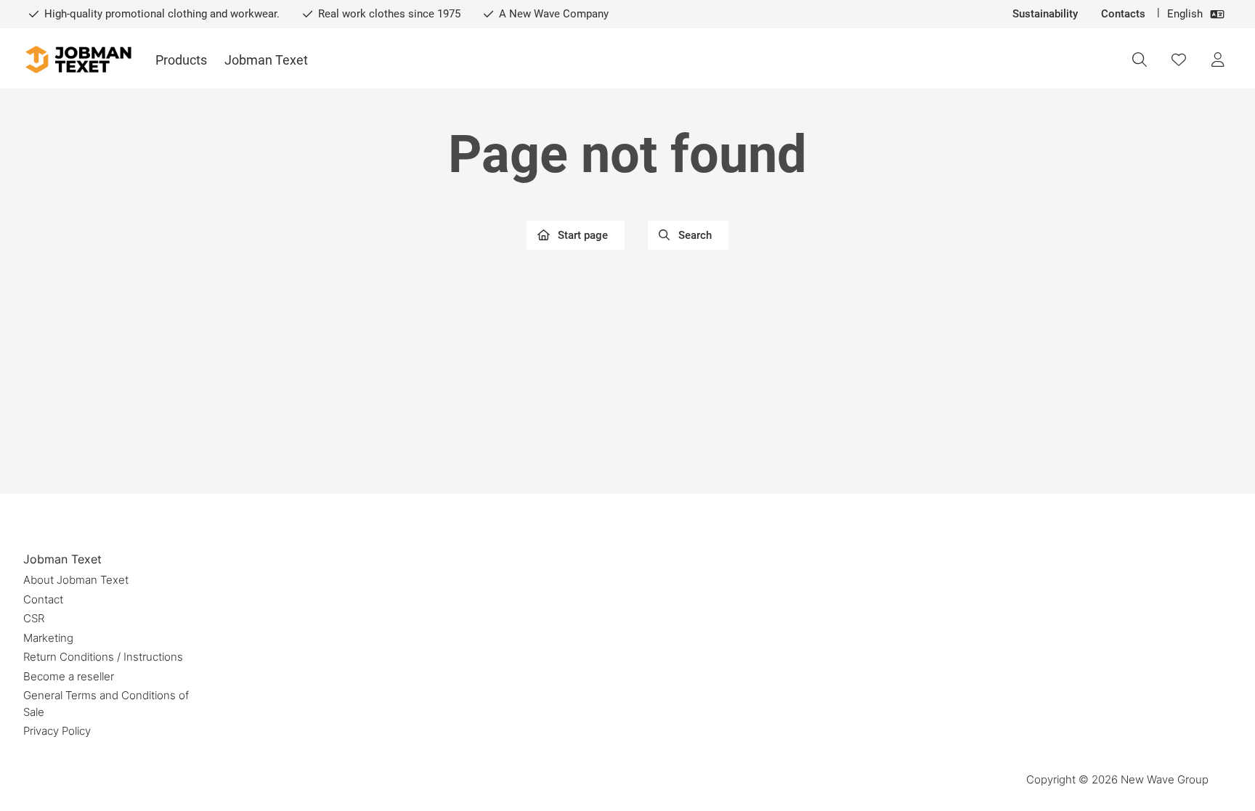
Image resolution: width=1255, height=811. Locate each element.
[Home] (77, 60)
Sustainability (1045, 13)
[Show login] (1218, 59)
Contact (43, 599)
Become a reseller (68, 676)
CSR (33, 618)
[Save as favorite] (1179, 59)
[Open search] (1139, 59)
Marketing (48, 638)
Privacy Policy (57, 731)
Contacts (1123, 13)
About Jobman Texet (76, 580)
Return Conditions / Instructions (103, 657)
